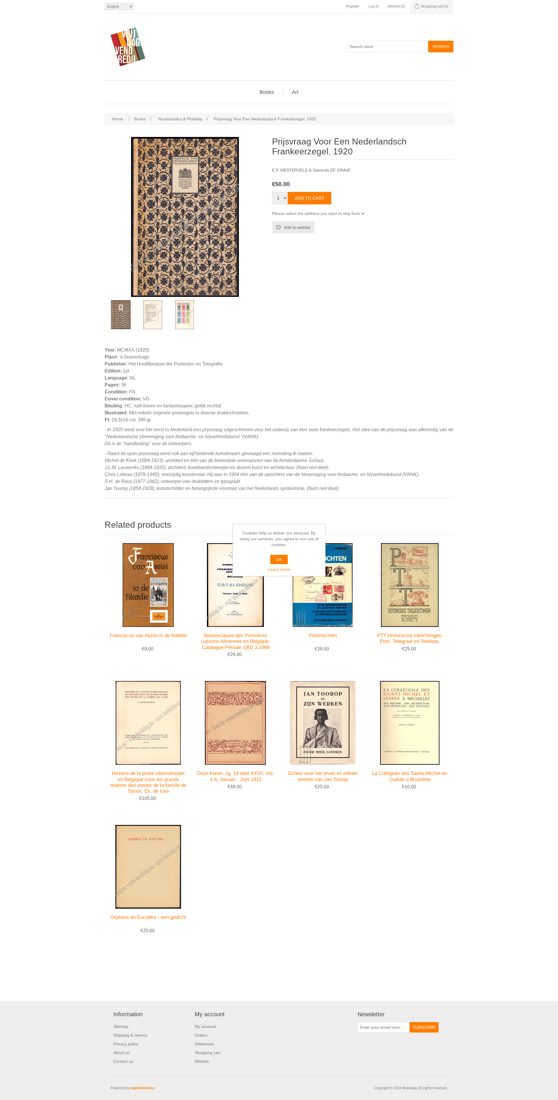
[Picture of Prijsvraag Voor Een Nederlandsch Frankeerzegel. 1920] (120, 314)
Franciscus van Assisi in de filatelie (148, 635)
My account (205, 1026)
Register (352, 6)
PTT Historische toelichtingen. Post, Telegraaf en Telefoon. (410, 638)
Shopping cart (207, 1052)
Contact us (123, 1061)
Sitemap (120, 1026)
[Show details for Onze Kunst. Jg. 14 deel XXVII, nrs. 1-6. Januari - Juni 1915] (235, 723)
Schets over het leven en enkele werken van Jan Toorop (322, 776)
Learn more (279, 569)
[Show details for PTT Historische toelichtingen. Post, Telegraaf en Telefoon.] (410, 585)
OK (279, 559)
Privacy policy (125, 1044)
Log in (373, 6)
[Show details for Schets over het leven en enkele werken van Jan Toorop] (322, 723)
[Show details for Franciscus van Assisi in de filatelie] (148, 585)
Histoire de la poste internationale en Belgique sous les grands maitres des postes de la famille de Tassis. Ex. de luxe (148, 782)
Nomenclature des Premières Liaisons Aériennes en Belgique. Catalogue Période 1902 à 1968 (235, 641)
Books (267, 92)
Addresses (204, 1044)
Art (295, 92)
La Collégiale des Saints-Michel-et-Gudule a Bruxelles (410, 776)
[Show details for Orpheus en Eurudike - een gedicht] (148, 867)
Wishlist (202, 1061)
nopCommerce (142, 1088)
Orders (201, 1035)
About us (121, 1052)
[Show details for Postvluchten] (322, 585)
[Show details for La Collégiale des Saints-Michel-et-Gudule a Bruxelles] (410, 723)
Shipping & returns (130, 1035)
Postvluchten (323, 635)
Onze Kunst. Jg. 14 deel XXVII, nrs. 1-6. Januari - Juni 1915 (235, 776)
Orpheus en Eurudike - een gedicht (148, 917)
